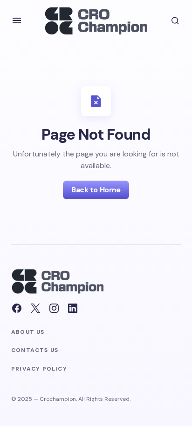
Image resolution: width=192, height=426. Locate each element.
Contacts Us (34, 350)
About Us (28, 332)
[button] (16, 20)
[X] (35, 308)
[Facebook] (16, 308)
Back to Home (95, 190)
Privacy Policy (39, 368)
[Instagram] (54, 308)
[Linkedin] (72, 308)
